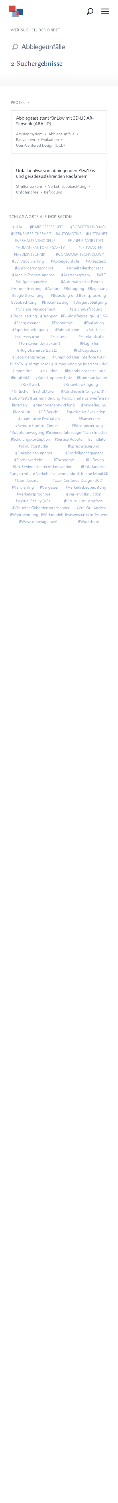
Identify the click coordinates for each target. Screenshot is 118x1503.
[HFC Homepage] (16, 11)
